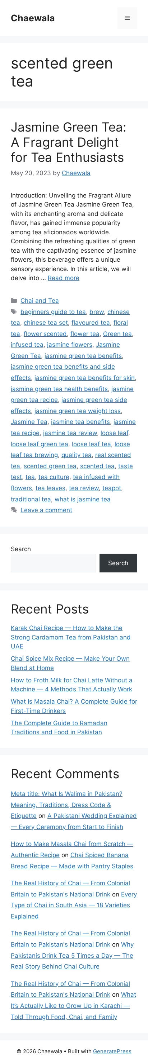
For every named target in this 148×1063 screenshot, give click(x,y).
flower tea (85, 333)
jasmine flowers (69, 344)
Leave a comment (46, 510)
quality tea (76, 455)
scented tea (97, 466)
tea (30, 476)
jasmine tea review (70, 433)
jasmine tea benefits (80, 421)
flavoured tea (90, 322)
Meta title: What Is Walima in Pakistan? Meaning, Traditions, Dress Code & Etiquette (66, 804)
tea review (84, 488)
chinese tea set (46, 322)
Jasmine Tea (29, 421)
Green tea (117, 333)
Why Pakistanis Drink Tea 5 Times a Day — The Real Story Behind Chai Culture (72, 955)
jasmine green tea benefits (83, 355)
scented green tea (50, 466)
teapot (111, 488)
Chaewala (33, 18)
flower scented (45, 333)
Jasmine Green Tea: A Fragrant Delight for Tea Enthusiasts (68, 142)
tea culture (53, 476)
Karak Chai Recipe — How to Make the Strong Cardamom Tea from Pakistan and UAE (71, 637)
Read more (63, 278)
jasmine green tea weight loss (77, 411)
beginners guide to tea (53, 311)
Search (21, 549)
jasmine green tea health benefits (59, 389)
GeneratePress (112, 1051)
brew (96, 311)
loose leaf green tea (39, 444)
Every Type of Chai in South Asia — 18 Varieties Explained (74, 905)
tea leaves (50, 488)
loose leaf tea (91, 444)
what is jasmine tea (83, 499)
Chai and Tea (39, 300)
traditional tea (31, 499)
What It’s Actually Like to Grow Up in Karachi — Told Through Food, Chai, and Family (73, 1005)
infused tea (27, 344)
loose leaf (114, 433)
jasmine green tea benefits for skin (84, 377)
